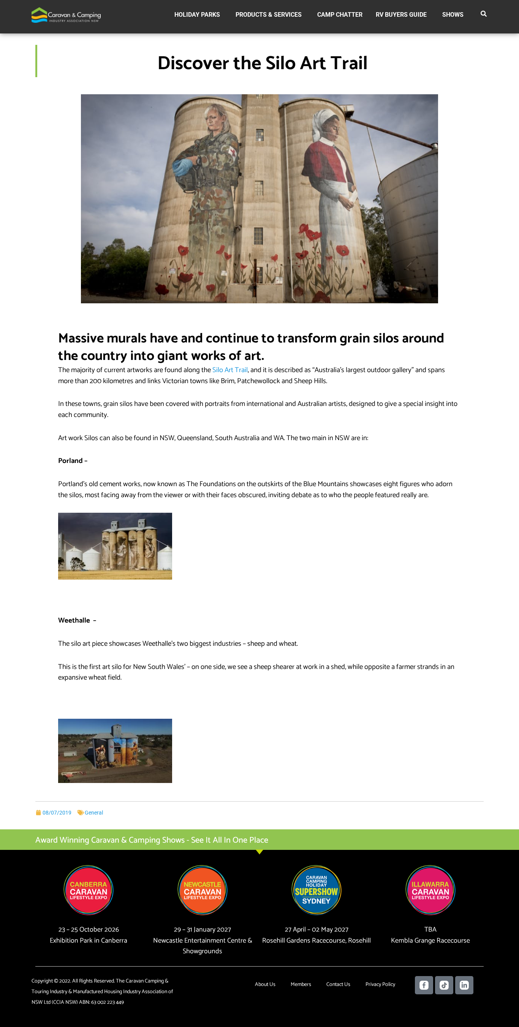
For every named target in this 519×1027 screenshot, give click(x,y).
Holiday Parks (197, 14)
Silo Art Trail (230, 370)
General (94, 813)
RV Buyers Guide (401, 14)
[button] (484, 15)
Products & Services (269, 14)
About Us (265, 984)
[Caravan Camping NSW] (66, 15)
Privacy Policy (380, 984)
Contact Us (338, 984)
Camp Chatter (339, 14)
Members (301, 984)
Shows (453, 14)
